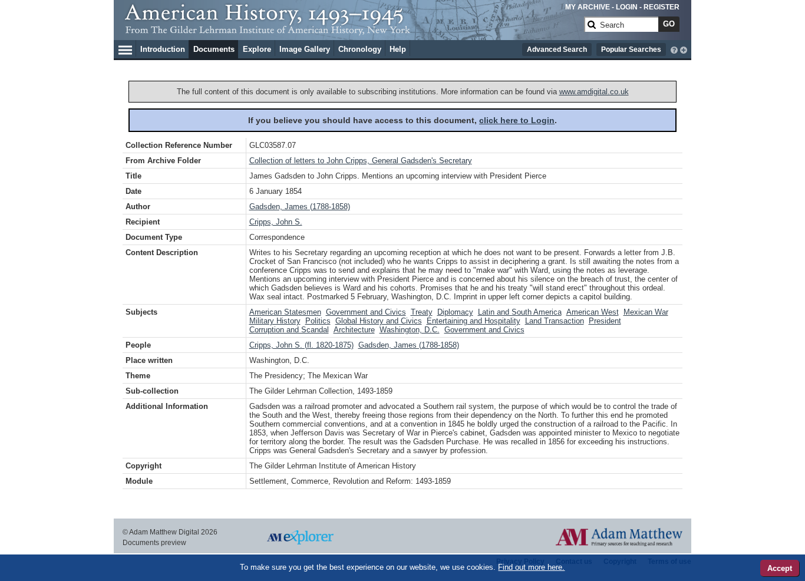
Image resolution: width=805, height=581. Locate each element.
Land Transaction (554, 320)
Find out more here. (531, 567)
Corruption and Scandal (289, 329)
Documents (214, 49)
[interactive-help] (674, 49)
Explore (257, 49)
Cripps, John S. (275, 221)
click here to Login (517, 120)
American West (592, 312)
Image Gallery (304, 49)
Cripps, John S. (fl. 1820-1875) (301, 345)
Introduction (162, 49)
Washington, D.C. (410, 329)
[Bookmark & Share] (683, 49)
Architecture (354, 329)
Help (398, 49)
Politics (318, 320)
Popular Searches (631, 49)
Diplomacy (455, 312)
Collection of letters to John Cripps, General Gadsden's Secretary (360, 160)
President (605, 320)
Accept (779, 568)
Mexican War (645, 312)
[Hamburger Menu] (125, 48)
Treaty (422, 312)
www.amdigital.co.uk (594, 91)
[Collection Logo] (352, 29)
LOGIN (627, 7)
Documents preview (154, 543)
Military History (275, 320)
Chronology (359, 49)
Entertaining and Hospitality (473, 320)
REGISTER (661, 7)
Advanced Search (557, 49)
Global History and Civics (378, 320)
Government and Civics (366, 312)
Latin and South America (520, 312)
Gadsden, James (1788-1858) (299, 206)
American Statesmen (285, 312)
